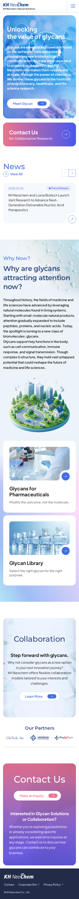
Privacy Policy (52, 884)
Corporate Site (27, 884)
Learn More (34, 696)
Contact (9, 884)
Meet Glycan (23, 103)
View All (16, 174)
